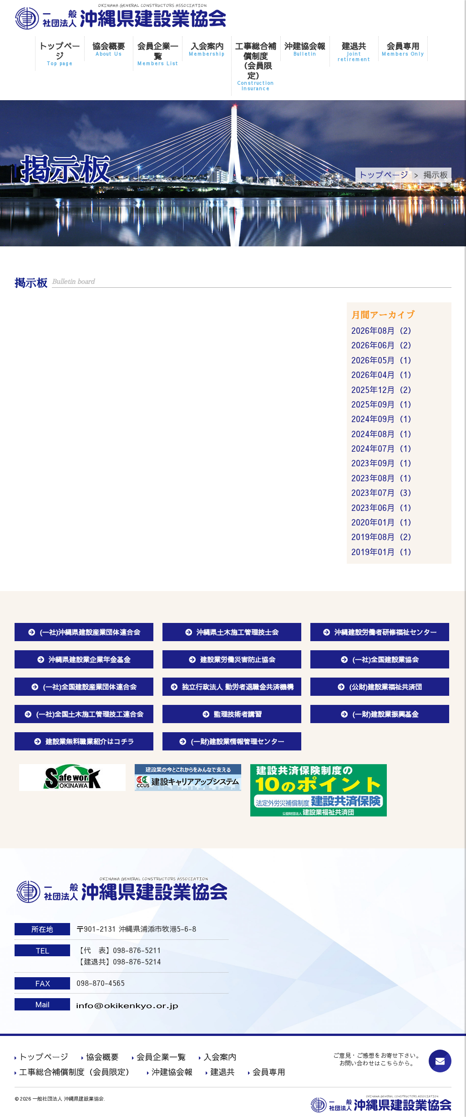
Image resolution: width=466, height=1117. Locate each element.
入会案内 (207, 48)
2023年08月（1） (383, 478)
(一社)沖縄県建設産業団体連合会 (90, 632)
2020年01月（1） (383, 522)
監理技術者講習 (238, 714)
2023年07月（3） (383, 492)
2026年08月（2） (383, 330)
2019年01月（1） (383, 551)
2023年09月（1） (383, 463)
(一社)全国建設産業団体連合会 (90, 686)
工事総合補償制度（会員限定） (255, 66)
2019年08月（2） (383, 536)
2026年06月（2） (383, 345)
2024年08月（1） (383, 433)
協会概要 (108, 48)
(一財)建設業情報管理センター (237, 741)
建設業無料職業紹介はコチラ (90, 741)
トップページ (59, 53)
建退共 (354, 51)
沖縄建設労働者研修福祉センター (385, 632)
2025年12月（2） (383, 389)
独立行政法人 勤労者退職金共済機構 (238, 686)
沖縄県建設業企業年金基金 (90, 659)
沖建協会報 (304, 48)
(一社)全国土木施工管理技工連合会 (89, 714)
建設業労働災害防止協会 (237, 659)
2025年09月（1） (383, 404)
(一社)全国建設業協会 (385, 659)
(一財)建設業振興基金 (385, 714)
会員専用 (403, 48)
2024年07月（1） (383, 448)
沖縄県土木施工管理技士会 (238, 632)
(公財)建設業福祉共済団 (385, 686)
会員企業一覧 (157, 53)
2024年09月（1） (383, 418)
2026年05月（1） (383, 360)
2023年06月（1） (383, 507)
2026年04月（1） (383, 374)
